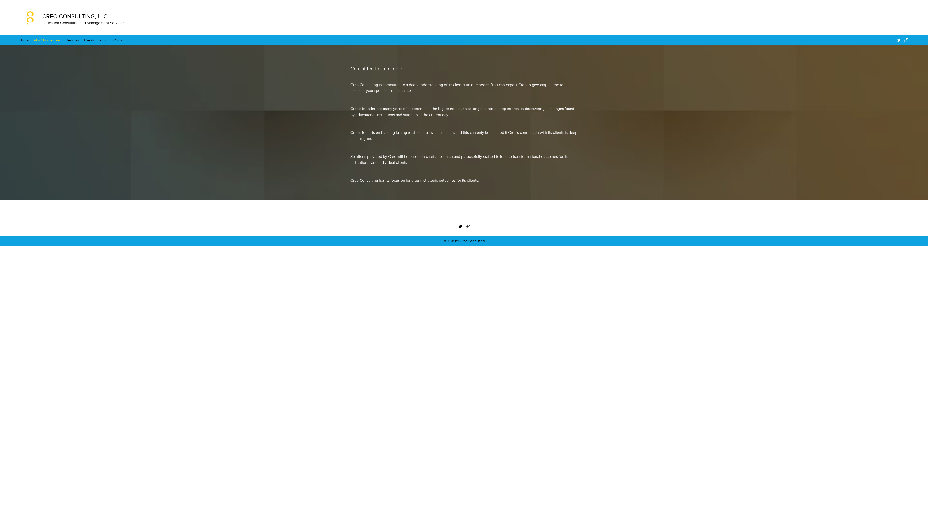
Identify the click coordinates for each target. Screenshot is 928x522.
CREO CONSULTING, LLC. (75, 16)
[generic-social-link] (906, 40)
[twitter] (899, 40)
